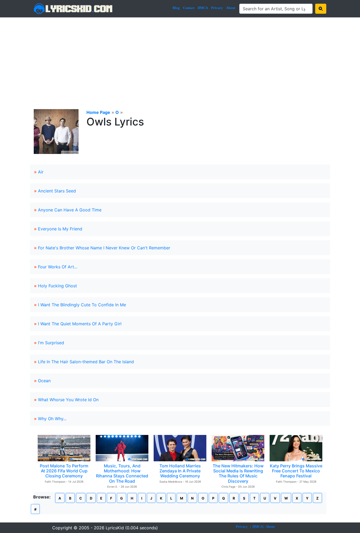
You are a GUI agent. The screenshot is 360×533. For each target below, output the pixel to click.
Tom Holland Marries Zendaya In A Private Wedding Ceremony (180, 470)
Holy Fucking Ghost (57, 285)
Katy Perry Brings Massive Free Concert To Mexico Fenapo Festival (296, 470)
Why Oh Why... (52, 418)
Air (40, 172)
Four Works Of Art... (57, 266)
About (230, 8)
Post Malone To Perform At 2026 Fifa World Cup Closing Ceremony (64, 470)
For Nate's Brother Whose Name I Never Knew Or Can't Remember (104, 247)
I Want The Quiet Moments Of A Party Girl (79, 323)
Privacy (217, 8)
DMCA (203, 8)
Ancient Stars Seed (57, 190)
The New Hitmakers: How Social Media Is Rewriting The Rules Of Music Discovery (238, 473)
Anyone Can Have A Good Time (69, 209)
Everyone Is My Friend (60, 228)
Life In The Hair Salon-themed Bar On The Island (86, 361)
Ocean (44, 380)
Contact (188, 8)
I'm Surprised (51, 342)
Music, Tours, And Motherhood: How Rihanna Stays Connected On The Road (122, 473)
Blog (176, 8)
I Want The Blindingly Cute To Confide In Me (82, 304)
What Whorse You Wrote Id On (68, 399)
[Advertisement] (180, 57)
